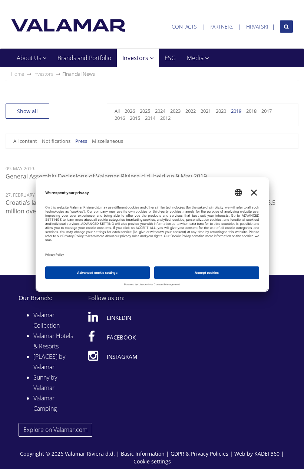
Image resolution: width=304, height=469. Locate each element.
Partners (221, 26)
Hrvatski (257, 26)
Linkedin (119, 317)
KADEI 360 (267, 453)
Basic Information (143, 453)
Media (196, 58)
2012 (165, 118)
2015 (135, 118)
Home (17, 73)
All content (25, 141)
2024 (160, 111)
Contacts (184, 26)
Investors (136, 58)
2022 (190, 111)
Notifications (56, 141)
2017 (266, 111)
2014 (150, 118)
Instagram (122, 356)
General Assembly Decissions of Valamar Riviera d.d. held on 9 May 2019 (106, 176)
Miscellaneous (107, 141)
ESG (170, 58)
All (117, 111)
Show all (27, 111)
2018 (251, 111)
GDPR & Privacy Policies (199, 453)
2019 (236, 111)
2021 (206, 111)
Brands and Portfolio (84, 58)
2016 (120, 118)
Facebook (121, 337)
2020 (221, 111)
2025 (145, 111)
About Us (30, 58)
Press (81, 141)
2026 (130, 111)
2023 (175, 111)
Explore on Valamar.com (55, 430)
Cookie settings (152, 461)
